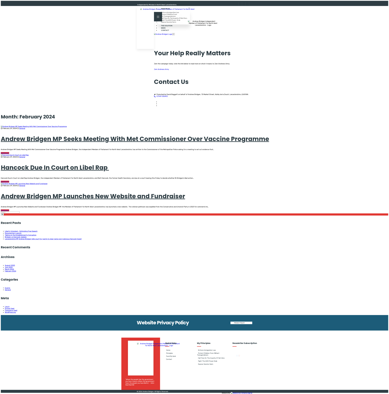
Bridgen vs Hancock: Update (15, 237)
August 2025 (10, 265)
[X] (240, 4)
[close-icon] (154, 19)
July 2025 (9, 267)
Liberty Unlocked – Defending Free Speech (21, 231)
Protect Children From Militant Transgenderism (167, 15)
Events (7, 288)
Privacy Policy (239, 323)
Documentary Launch (13, 233)
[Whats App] (250, 4)
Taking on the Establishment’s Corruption (20, 235)
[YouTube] (247, 4)
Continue (4, 153)
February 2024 (10, 271)
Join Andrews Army (161, 69)
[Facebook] (243, 4)
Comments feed (11, 310)
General (22, 128)
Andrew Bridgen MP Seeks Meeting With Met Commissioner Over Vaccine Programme (135, 139)
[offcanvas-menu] (158, 16)
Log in (7, 307)
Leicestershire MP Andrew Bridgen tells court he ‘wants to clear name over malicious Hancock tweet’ (43, 239)
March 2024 (9, 269)
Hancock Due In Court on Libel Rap (55, 167)
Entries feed (9, 308)
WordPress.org (10, 312)
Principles (165, 9)
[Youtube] (239, 356)
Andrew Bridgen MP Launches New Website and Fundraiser (93, 196)
